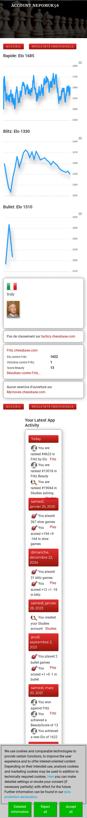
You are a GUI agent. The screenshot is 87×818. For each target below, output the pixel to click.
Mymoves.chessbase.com (26, 392)
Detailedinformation (20, 809)
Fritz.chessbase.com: (22, 350)
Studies (50, 498)
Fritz (52, 459)
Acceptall (71, 809)
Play (52, 527)
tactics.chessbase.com (58, 336)
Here (50, 777)
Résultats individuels (52, 46)
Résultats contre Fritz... (24, 373)
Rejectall (45, 809)
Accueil (13, 46)
